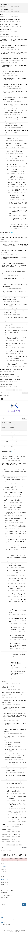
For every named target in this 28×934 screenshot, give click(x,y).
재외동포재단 (4, 892)
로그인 (2, 863)
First (8, 390)
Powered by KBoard (4, 395)
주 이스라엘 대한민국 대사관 (7, 890)
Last (20, 390)
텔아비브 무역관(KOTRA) (6, 895)
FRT (18, 931)
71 (14, 390)
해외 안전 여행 (4, 897)
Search (25, 392)
